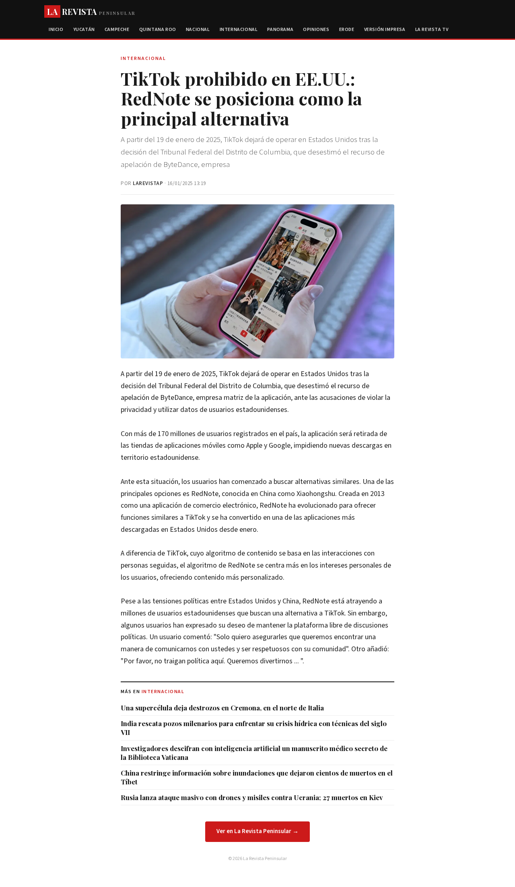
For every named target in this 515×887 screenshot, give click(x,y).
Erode (346, 29)
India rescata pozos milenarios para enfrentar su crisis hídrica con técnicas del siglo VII (254, 728)
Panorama (280, 29)
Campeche (117, 29)
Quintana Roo (157, 29)
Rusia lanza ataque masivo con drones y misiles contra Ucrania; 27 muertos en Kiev (252, 797)
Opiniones (316, 29)
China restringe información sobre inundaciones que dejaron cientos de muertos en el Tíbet (257, 777)
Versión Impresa (385, 29)
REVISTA (91, 11)
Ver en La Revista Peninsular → (257, 831)
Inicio (56, 29)
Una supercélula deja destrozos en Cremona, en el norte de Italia (222, 707)
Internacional (239, 29)
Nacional (198, 29)
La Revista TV (432, 29)
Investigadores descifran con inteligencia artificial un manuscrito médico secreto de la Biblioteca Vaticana (254, 752)
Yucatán (84, 29)
